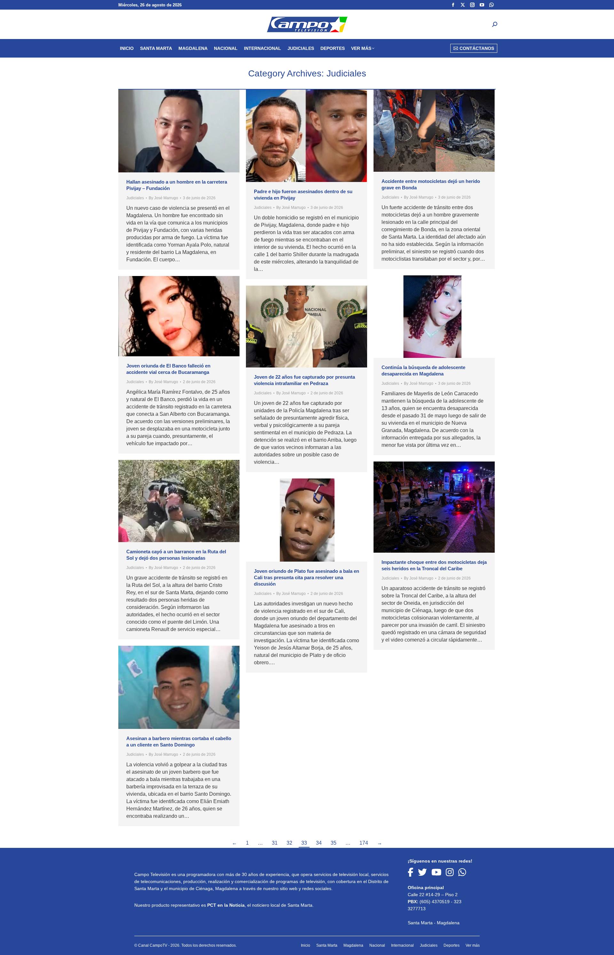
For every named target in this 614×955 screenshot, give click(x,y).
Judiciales (135, 198)
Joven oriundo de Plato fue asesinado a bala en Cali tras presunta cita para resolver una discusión (306, 577)
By (163, 198)
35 (333, 843)
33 (304, 843)
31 (275, 843)
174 (363, 843)
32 (289, 843)
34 (319, 843)
